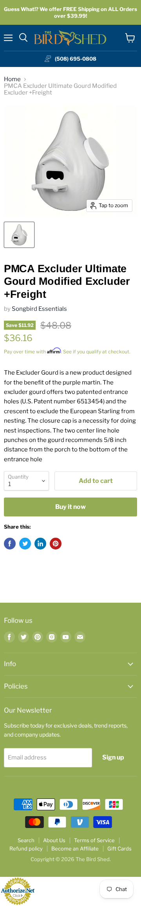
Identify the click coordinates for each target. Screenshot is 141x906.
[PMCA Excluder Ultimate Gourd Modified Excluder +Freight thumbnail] (19, 234)
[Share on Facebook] (10, 544)
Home (12, 79)
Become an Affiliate (75, 848)
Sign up (113, 757)
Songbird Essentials (39, 308)
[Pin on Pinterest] (55, 544)
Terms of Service (94, 840)
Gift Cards (119, 848)
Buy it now (70, 507)
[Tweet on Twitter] (25, 544)
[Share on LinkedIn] (40, 544)
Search (26, 840)
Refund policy (26, 848)
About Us (54, 840)
